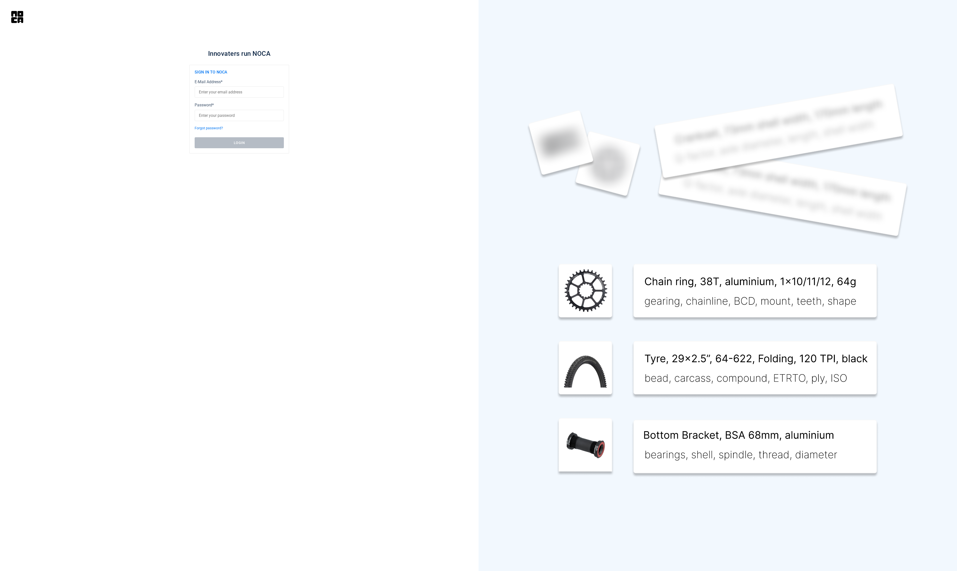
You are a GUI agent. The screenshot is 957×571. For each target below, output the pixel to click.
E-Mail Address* (209, 81)
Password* (204, 105)
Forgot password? (209, 128)
